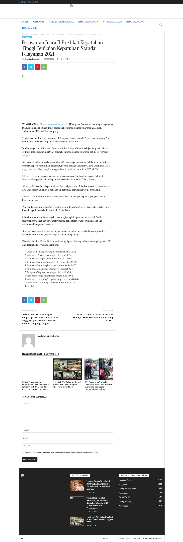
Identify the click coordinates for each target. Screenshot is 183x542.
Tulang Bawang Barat (127, 489)
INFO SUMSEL (29, 28)
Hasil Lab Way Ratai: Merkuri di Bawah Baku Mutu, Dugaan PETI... (99, 519)
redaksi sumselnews (34, 59)
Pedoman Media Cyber (121, 538)
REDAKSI (136, 538)
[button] (160, 25)
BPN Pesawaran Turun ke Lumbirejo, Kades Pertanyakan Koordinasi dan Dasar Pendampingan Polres (98, 386)
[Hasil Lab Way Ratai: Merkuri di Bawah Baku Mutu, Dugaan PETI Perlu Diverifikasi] (67, 369)
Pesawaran (33, 34)
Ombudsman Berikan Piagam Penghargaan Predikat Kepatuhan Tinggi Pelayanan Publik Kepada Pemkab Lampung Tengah (40, 319)
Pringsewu (123, 484)
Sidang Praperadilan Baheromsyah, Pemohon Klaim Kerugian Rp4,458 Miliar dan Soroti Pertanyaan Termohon (35, 386)
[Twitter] (31, 67)
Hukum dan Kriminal (61, 21)
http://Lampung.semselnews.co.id (51, 124)
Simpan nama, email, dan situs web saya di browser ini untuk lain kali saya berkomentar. (61, 453)
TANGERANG (124, 497)
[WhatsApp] (44, 67)
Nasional (38, 21)
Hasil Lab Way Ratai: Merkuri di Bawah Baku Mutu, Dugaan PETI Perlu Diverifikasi (67, 384)
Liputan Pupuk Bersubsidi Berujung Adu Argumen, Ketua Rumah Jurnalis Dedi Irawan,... (98, 485)
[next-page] (111, 354)
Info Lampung (87, 21)
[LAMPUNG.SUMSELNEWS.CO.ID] (91, 11)
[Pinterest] (37, 67)
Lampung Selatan (126, 480)
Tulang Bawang (125, 502)
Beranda (24, 34)
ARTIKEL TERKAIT (32, 354)
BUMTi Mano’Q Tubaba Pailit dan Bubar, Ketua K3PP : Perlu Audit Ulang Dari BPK (93, 317)
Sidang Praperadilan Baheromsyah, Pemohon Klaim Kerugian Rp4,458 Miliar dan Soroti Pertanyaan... (97, 503)
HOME (24, 21)
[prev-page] (108, 354)
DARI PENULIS (50, 354)
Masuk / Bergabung (28, 2)
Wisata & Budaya (112, 21)
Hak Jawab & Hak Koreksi (152, 538)
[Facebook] (24, 67)
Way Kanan (123, 506)
